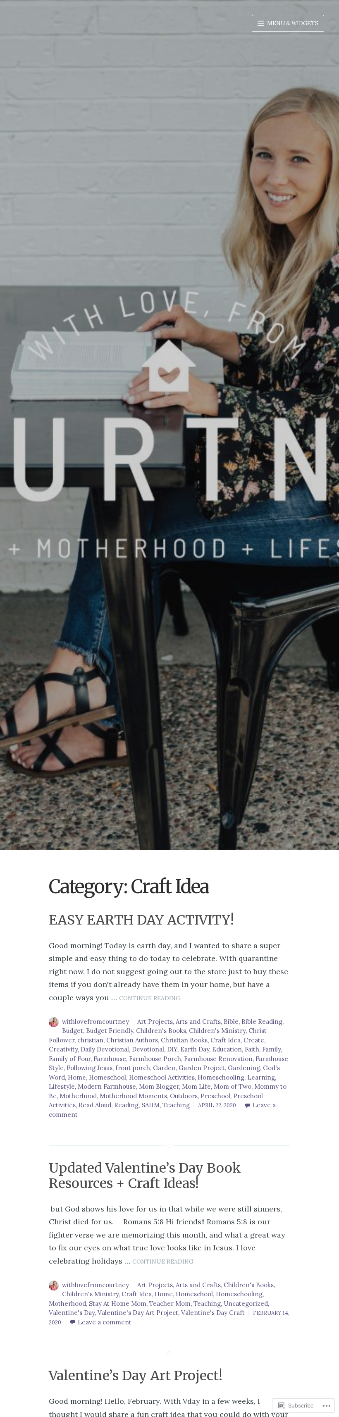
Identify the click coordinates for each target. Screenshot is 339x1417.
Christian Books (184, 1040)
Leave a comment (104, 1322)
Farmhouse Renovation (218, 1059)
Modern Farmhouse (107, 1086)
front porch (132, 1068)
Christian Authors (132, 1040)
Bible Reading (261, 1021)
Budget (72, 1031)
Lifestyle (62, 1086)
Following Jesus (89, 1068)
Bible (231, 1021)
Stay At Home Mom (117, 1303)
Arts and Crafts (198, 1021)
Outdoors (184, 1096)
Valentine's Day (72, 1313)
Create (254, 1040)
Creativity (63, 1049)
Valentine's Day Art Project (138, 1313)
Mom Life (196, 1086)
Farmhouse (109, 1059)
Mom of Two (232, 1086)
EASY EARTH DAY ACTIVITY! (141, 920)
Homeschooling (221, 1077)
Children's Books (161, 1031)
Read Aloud (95, 1105)
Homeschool (107, 1077)
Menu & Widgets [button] (292, 23)
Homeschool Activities (162, 1077)
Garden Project (202, 1068)
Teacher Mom (170, 1303)
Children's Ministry (217, 1031)
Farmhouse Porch (155, 1059)
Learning (261, 1077)
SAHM (150, 1105)
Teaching (176, 1105)
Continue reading (149, 998)
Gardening (244, 1068)
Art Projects (155, 1021)
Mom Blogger (159, 1086)
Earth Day (194, 1049)
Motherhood (78, 1096)
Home (77, 1077)
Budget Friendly (109, 1031)
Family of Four (70, 1059)
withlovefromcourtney (95, 1021)
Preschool (215, 1096)
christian (90, 1040)
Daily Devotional (105, 1049)
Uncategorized (246, 1303)
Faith (252, 1049)
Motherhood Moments (133, 1096)
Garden (164, 1068)
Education (227, 1049)
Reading (126, 1105)
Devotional (148, 1049)
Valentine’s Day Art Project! (135, 1375)
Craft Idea (225, 1040)
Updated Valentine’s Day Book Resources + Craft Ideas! (145, 1176)
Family (271, 1049)
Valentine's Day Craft (213, 1313)
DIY (172, 1049)
